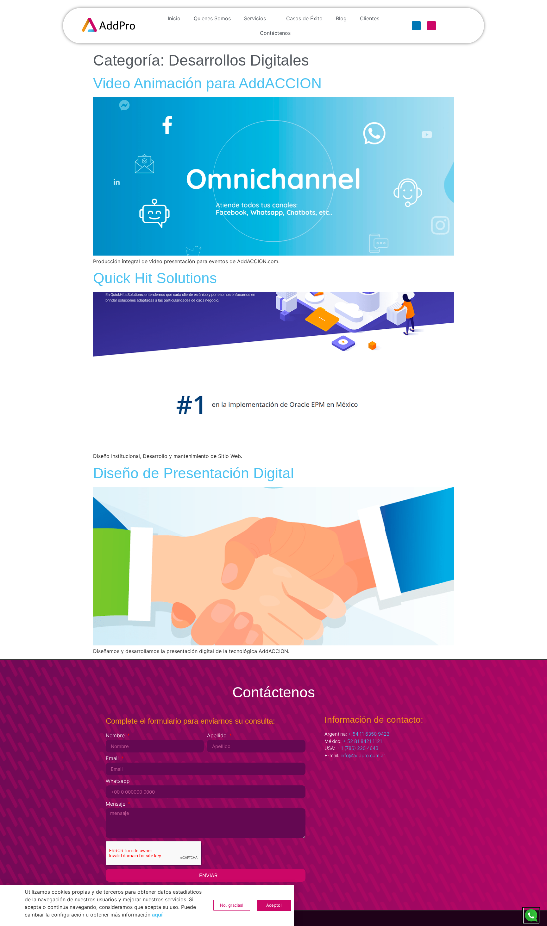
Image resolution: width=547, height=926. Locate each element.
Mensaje (116, 804)
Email (113, 758)
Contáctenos (275, 33)
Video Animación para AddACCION (207, 83)
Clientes (369, 18)
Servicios (255, 18)
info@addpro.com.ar (363, 755)
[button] (292, 887)
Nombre (116, 736)
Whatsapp (118, 781)
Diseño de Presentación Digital (193, 473)
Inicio (174, 18)
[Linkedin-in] (416, 25)
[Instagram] (431, 25)
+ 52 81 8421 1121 (362, 741)
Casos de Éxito (304, 18)
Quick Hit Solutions (155, 278)
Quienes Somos (212, 18)
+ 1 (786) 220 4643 (357, 748)
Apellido (217, 736)
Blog (341, 18)
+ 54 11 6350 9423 (368, 734)
